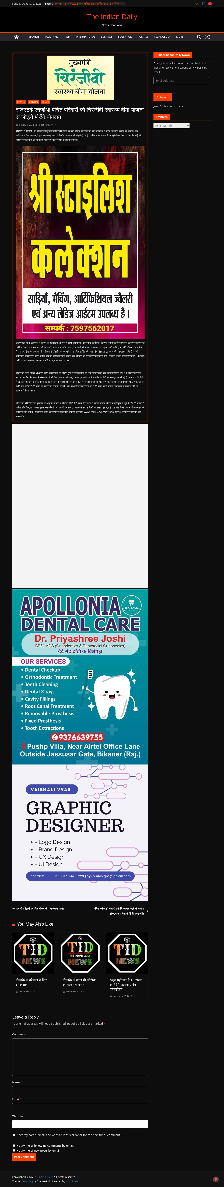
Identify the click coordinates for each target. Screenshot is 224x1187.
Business (107, 36)
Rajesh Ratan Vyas (47, 124)
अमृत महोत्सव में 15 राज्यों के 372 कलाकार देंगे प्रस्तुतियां (126, 984)
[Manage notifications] (216, 1179)
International (85, 36)
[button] (185, 37)
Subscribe (163, 97)
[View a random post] (207, 37)
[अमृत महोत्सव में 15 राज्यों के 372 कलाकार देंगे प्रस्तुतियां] (127, 935)
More (179, 36)
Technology (162, 36)
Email (17, 1099)
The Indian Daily (112, 17)
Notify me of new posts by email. (38, 1150)
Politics (143, 36)
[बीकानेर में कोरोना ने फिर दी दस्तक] (33, 935)
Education (125, 36)
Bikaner (34, 36)
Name (17, 1082)
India (67, 36)
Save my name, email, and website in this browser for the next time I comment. (69, 1135)
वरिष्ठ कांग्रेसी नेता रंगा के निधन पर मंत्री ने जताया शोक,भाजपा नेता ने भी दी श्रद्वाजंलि (119, 911)
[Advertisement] (80, 506)
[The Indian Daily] (16, 37)
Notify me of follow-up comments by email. (45, 1146)
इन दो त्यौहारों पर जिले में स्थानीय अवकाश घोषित (40, 908)
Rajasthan (51, 36)
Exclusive (33, 102)
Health (45, 102)
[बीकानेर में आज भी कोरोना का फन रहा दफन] (80, 935)
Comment (20, 1034)
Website (17, 1116)
